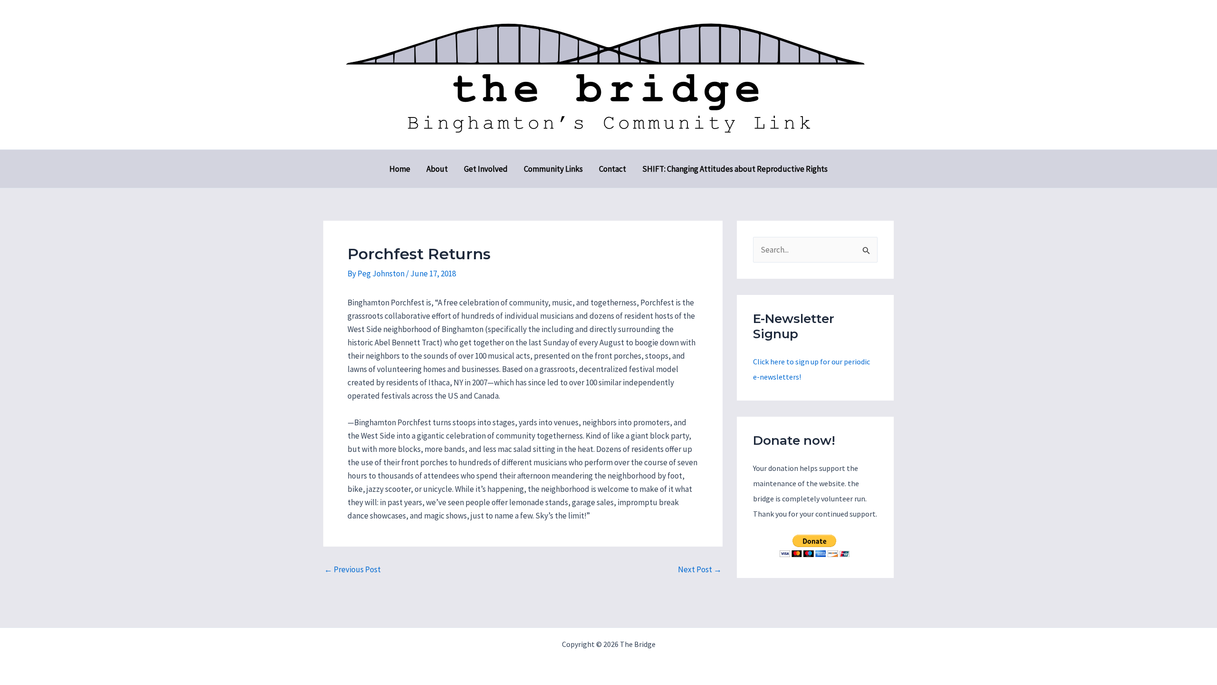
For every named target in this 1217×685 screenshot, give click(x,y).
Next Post (700, 570)
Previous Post (352, 570)
